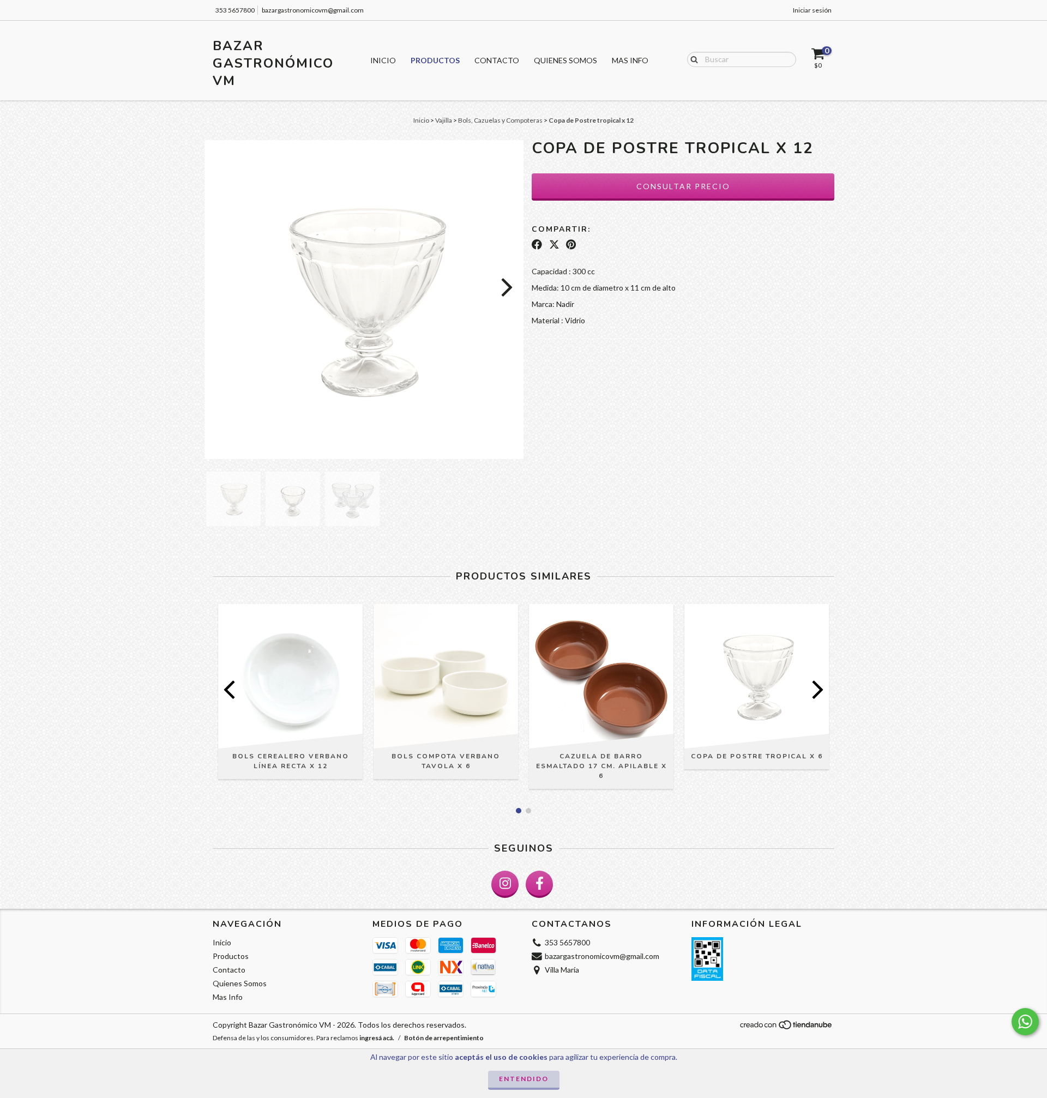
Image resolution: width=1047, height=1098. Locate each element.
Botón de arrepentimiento (444, 1038)
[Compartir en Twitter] (554, 244)
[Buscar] (691, 59)
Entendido (524, 1079)
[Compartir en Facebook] (537, 244)
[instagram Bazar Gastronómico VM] (505, 884)
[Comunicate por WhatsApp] (1025, 1021)
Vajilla (443, 120)
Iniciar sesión (812, 10)
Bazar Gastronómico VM (273, 63)
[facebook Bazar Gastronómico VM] (539, 884)
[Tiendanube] (786, 1028)
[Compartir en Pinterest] (571, 244)
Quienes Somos (565, 60)
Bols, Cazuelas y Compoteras (500, 120)
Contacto (496, 60)
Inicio (383, 60)
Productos (435, 60)
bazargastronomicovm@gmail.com (313, 10)
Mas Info (630, 60)
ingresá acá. (376, 1038)
